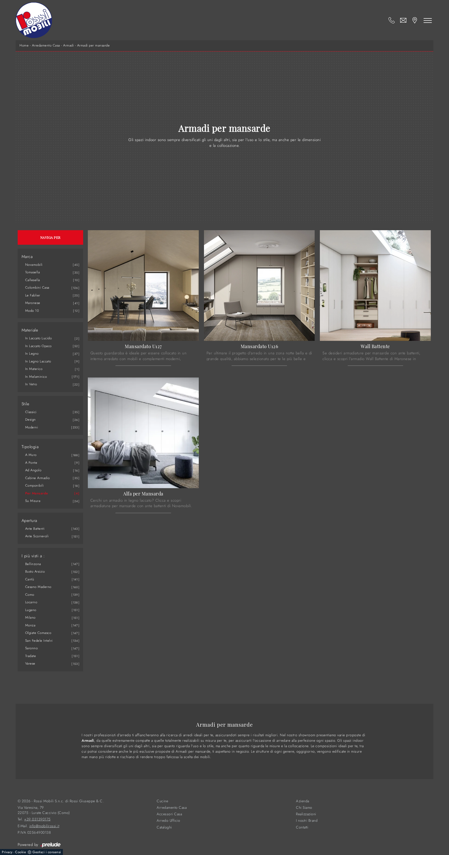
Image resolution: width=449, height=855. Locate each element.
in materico (34, 368)
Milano (30, 617)
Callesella (32, 279)
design (30, 419)
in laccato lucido (38, 338)
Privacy (7, 852)
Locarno (31, 602)
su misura (33, 500)
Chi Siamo (304, 807)
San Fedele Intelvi (39, 640)
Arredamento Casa (46, 45)
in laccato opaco (38, 345)
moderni (31, 427)
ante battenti (35, 528)
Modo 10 (32, 310)
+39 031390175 (37, 819)
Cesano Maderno (38, 586)
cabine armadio (37, 477)
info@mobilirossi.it (44, 826)
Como (29, 594)
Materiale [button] (30, 330)
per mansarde (36, 493)
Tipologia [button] (30, 447)
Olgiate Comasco (38, 632)
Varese (30, 663)
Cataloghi (164, 827)
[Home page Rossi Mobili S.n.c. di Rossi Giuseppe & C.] (34, 20)
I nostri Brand (307, 820)
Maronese (32, 302)
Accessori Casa (169, 814)
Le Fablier (32, 295)
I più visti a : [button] (33, 556)
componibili (34, 485)
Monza (30, 625)
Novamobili (34, 264)
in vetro (31, 384)
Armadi (68, 45)
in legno (32, 353)
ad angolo (33, 470)
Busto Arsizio (35, 571)
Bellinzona (33, 563)
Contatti (302, 827)
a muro (31, 454)
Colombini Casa (37, 287)
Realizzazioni (306, 814)
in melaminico (36, 376)
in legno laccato (38, 361)
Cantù (29, 579)
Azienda (302, 801)
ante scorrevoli (37, 536)
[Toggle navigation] (427, 20)
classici (31, 411)
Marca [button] (27, 257)
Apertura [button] (29, 520)
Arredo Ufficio (168, 820)
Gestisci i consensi (46, 852)
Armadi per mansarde (93, 45)
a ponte (31, 462)
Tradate (30, 655)
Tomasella (32, 272)
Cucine (162, 801)
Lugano (30, 609)
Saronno (31, 648)
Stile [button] (25, 404)
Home (24, 45)
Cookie (20, 852)
